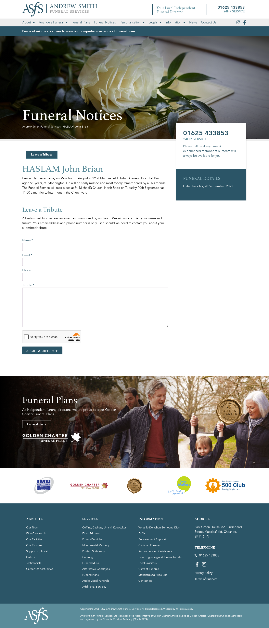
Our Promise (34, 545)
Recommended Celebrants (155, 551)
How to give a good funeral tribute (160, 557)
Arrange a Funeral (51, 22)
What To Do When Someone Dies (159, 527)
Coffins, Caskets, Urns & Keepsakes (104, 527)
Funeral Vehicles (92, 539)
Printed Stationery (93, 551)
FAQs (141, 533)
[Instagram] (238, 22)
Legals (153, 22)
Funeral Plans (80, 22)
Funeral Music (90, 563)
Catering (87, 557)
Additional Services (94, 586)
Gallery (30, 557)
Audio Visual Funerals (95, 580)
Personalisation (130, 22)
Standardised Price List (152, 575)
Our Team (32, 527)
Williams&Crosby (184, 608)
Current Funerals (148, 569)
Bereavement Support (152, 539)
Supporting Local (36, 551)
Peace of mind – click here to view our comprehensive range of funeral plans (78, 31)
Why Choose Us (36, 533)
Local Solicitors (147, 563)
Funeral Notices (105, 22)
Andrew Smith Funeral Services (41, 126)
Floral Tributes (91, 533)
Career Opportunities (39, 569)
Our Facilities (34, 539)
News (193, 22)
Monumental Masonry (95, 545)
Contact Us (208, 22)
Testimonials (33, 563)
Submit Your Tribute (42, 350)
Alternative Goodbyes (96, 569)
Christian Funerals (149, 545)
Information (173, 22)
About (26, 22)
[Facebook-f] (244, 22)
